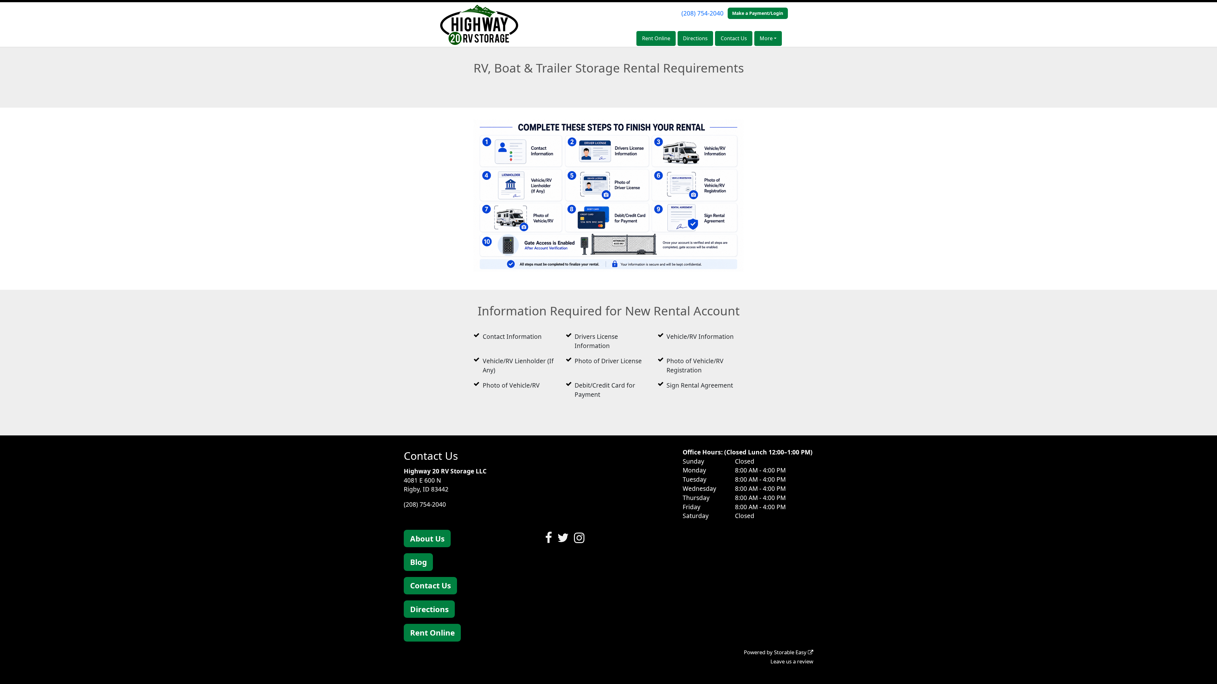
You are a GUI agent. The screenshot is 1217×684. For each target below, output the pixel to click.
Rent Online (656, 38)
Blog (418, 562)
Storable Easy (791, 652)
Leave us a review (791, 661)
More (766, 38)
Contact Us (734, 38)
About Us (427, 538)
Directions (695, 38)
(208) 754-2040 (702, 13)
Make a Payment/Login (757, 13)
